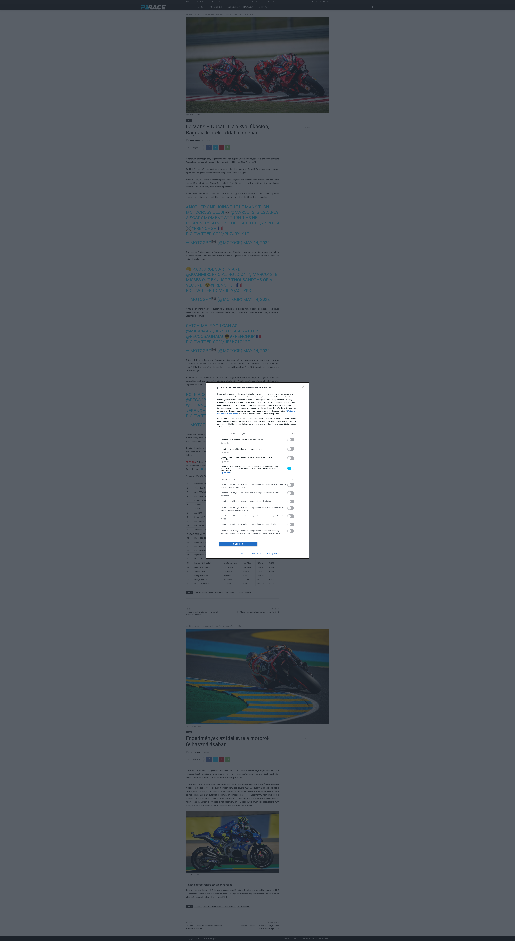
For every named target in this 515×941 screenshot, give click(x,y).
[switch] (290, 439)
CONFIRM (238, 544)
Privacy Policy (273, 553)
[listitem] (257, 433)
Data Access (257, 553)
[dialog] (257, 470)
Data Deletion (242, 553)
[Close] (303, 387)
